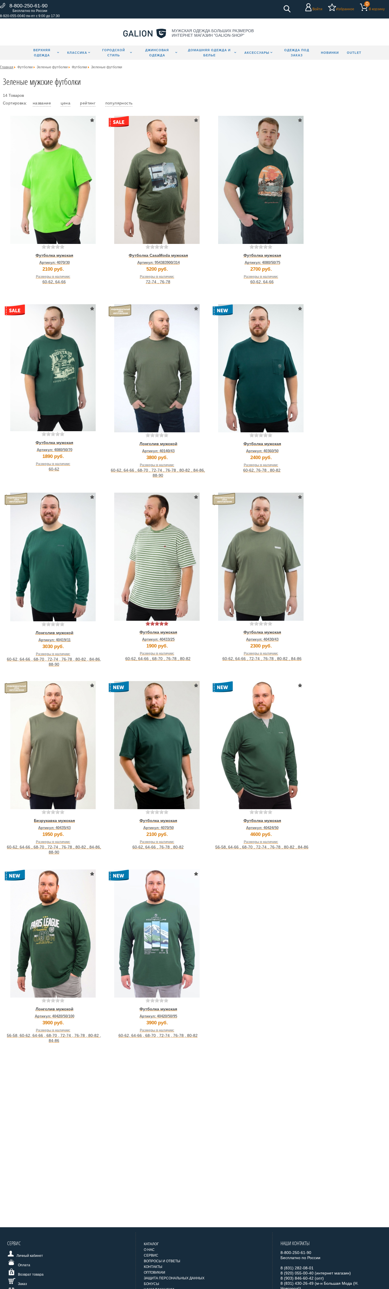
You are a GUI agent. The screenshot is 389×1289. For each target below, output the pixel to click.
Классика (77, 52)
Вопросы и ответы (162, 1261)
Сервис (151, 1255)
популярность (119, 103)
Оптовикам (154, 1272)
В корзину (377, 9)
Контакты (153, 1267)
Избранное (345, 9)
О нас (149, 1250)
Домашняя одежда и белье (209, 52)
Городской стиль (113, 52)
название (42, 103)
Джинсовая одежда (157, 52)
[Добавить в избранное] (92, 120)
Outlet (354, 52)
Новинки (330, 52)
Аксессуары (256, 52)
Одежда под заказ (296, 52)
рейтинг (87, 103)
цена (65, 103)
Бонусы (151, 1284)
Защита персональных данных (174, 1278)
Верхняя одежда (41, 52)
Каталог (151, 1244)
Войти (317, 9)
